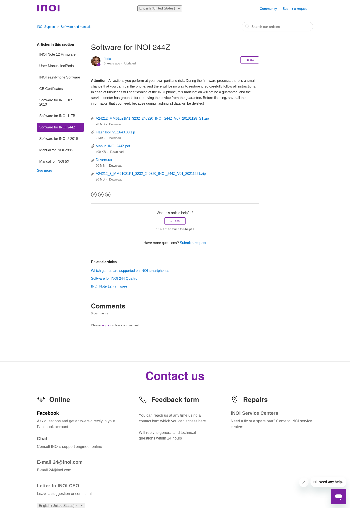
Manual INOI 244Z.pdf (113, 146)
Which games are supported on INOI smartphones (130, 271)
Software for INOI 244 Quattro (114, 278)
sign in (105, 325)
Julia (107, 59)
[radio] (175, 221)
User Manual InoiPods (56, 66)
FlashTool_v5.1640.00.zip (115, 132)
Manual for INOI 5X (54, 161)
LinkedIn (108, 195)
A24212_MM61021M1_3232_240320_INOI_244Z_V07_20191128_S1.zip (152, 118)
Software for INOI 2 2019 (58, 139)
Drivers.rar (104, 160)
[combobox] (277, 26)
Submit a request (295, 8)
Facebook (94, 195)
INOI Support (46, 27)
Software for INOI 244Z (57, 127)
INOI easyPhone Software (59, 77)
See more (44, 170)
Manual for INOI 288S (56, 150)
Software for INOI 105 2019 (56, 102)
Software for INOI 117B (57, 116)
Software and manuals (76, 27)
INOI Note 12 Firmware (57, 54)
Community (268, 8)
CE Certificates (51, 89)
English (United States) (157, 8)
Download (115, 124)
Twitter (101, 195)
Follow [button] (249, 60)
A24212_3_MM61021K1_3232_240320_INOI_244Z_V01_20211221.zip (151, 173)
